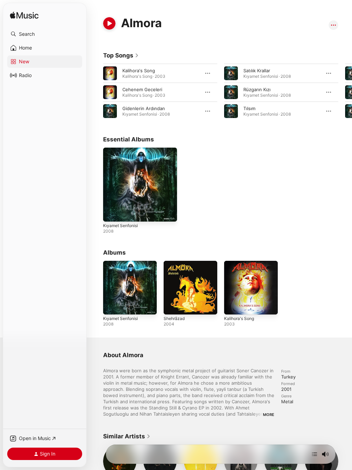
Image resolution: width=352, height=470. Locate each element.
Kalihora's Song (138, 70)
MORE (268, 414)
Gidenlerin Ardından (143, 108)
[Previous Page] (96, 92)
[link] (121, 55)
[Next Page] (345, 92)
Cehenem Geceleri (142, 89)
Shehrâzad (174, 318)
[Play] (109, 23)
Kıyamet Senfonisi (120, 225)
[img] (24, 16)
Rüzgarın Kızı (257, 89)
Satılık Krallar (256, 70)
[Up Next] (314, 454)
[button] (45, 34)
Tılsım (249, 108)
